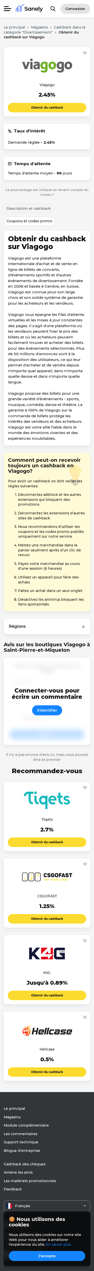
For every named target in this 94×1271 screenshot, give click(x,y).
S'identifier (47, 710)
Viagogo (47, 85)
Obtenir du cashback (47, 107)
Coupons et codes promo (29, 221)
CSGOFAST (47, 896)
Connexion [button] (75, 9)
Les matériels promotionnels (30, 1181)
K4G (47, 972)
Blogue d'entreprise (22, 1150)
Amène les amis (18, 1172)
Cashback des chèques (24, 1164)
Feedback (13, 1189)
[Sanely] (29, 9)
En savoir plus (58, 1244)
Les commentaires (20, 1134)
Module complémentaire (26, 1125)
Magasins (12, 1117)
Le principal (14, 1108)
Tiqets (47, 819)
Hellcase (47, 1049)
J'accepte (47, 1256)
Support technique (21, 1142)
